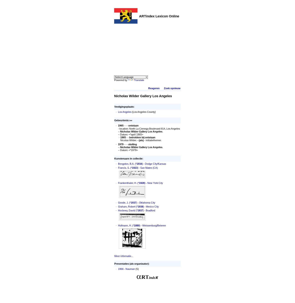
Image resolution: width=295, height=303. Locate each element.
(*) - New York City (150, 183)
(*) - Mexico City (147, 206)
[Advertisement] (147, 47)
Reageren (154, 88)
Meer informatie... (123, 256)
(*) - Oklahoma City (142, 202)
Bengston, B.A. (126, 164)
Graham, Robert (126, 206)
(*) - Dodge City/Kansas (150, 164)
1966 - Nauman (126, 269)
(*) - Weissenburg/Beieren (149, 225)
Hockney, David (126, 210)
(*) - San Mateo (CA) (144, 168)
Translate (139, 80)
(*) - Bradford (145, 210)
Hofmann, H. (125, 225)
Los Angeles (125, 112)
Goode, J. (123, 202)
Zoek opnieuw (172, 88)
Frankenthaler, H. (127, 183)
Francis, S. (124, 168)
